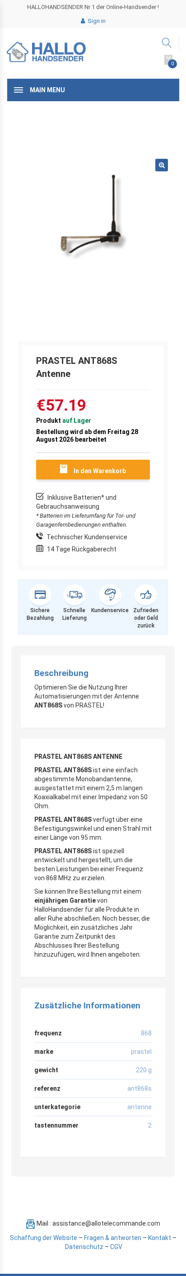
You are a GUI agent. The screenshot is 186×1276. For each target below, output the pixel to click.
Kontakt (159, 1237)
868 (146, 1033)
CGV (116, 1246)
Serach (167, 43)
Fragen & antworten (112, 1237)
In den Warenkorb (100, 471)
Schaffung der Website (43, 1237)
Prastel (141, 1051)
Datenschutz (84, 1246)
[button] (161, 165)
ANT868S (139, 1088)
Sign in (96, 21)
